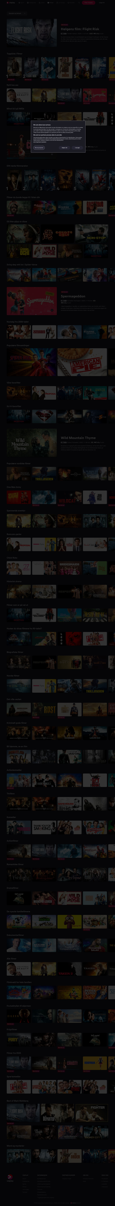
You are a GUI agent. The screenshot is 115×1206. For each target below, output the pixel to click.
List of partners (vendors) (39, 142)
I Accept (77, 147)
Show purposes (39, 147)
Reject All (64, 147)
